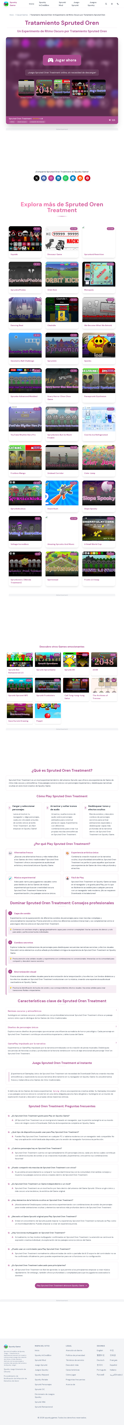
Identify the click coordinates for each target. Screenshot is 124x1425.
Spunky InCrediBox (44, 4)
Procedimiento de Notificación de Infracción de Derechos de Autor (15, 1378)
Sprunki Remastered (44, 1407)
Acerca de (70, 1384)
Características (73, 1370)
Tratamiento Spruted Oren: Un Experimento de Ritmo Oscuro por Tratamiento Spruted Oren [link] (67, 15)
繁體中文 (101, 1355)
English (100, 1350)
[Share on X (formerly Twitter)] (36, 178)
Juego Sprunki (75, 4)
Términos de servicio (75, 1360)
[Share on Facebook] (44, 178)
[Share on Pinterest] (87, 178)
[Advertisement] (62, 147)
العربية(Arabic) (116, 1374)
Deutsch (100, 1360)
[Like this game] (110, 120)
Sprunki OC (40, 1389)
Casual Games (22, 15)
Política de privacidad (75, 1355)
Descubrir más (72, 1365)
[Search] (106, 3)
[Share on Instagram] (51, 178)
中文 (112, 1350)
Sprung (56, 1091)
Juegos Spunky (92, 4)
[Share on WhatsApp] (66, 178)
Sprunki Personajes (43, 1384)
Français (113, 1360)
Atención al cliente (74, 1350)
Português (101, 1370)
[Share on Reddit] (80, 178)
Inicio (31, 4)
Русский (100, 1374)
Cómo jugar (71, 1374)
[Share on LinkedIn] (58, 178)
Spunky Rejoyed (42, 1374)
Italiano (113, 1370)
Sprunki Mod (62, 4)
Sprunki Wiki (40, 1402)
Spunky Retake (41, 1379)
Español (113, 1365)
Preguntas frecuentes (75, 1379)
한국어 (100, 1365)
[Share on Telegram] (73, 178)
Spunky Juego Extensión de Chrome (15, 1370)
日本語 (113, 1355)
